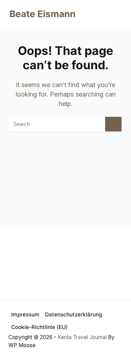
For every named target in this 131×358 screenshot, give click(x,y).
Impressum (25, 314)
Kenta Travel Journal (82, 337)
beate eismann (42, 13)
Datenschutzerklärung (73, 314)
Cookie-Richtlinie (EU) (39, 327)
